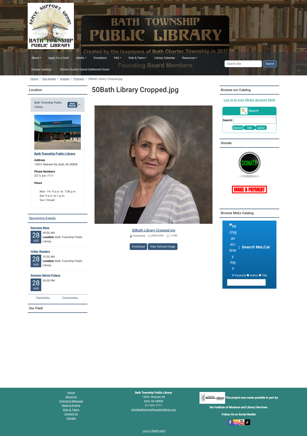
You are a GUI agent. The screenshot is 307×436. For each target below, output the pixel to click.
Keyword (238, 127)
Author (261, 127)
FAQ (116, 58)
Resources (188, 58)
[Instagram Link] (236, 422)
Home (34, 79)
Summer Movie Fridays (45, 275)
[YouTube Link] (241, 422)
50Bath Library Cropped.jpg (153, 230)
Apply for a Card (58, 58)
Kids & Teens (137, 58)
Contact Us (71, 414)
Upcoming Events (42, 218)
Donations (100, 58)
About (35, 58)
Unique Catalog (41, 69)
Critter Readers (40, 251)
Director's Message (71, 401)
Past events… (43, 297)
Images (64, 79)
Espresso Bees (40, 227)
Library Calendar (164, 58)
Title (249, 127)
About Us (71, 397)
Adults (80, 58)
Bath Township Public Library (55, 105)
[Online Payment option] (249, 189)
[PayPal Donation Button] (249, 164)
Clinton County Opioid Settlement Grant (84, 69)
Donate (71, 418)
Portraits (78, 79)
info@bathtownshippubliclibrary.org (153, 409)
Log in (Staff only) (154, 431)
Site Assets (49, 79)
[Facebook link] (230, 422)
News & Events (71, 405)
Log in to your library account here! (249, 100)
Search (270, 63)
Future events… (70, 297)
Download (138, 246)
